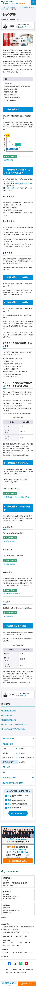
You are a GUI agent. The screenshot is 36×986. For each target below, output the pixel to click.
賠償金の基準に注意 (8, 757)
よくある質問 (5, 956)
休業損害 (22, 749)
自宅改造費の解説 (9, 541)
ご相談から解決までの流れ (10, 927)
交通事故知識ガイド (9, 738)
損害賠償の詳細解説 (8, 762)
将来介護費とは (8, 83)
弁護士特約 (6, 945)
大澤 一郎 (23, 27)
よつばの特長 (5, 924)
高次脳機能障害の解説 (9, 711)
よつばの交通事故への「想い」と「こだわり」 (16, 932)
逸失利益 (5, 753)
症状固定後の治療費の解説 (12, 593)
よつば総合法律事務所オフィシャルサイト (17, 972)
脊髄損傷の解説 (7, 715)
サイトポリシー (17, 969)
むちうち (27, 943)
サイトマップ (6, 969)
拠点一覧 (4, 917)
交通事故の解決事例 (7, 936)
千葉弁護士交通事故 (13, 4)
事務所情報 (4, 949)
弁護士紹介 (19, 936)
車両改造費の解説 (9, 564)
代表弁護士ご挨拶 (17, 952)
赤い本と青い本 (12, 188)
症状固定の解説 (8, 160)
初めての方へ (16, 945)
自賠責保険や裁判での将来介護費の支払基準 (17, 86)
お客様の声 (6, 929)
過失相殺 (22, 762)
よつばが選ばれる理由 (27, 927)
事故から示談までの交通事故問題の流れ (15, 724)
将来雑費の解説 (8, 616)
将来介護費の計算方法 (10, 95)
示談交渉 (11, 943)
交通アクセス (28, 952)
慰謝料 (4, 749)
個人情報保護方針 (28, 969)
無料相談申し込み (28, 984)
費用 (26, 936)
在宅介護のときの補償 (10, 92)
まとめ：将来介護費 (10, 100)
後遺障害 (22, 753)
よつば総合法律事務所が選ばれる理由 (14, 729)
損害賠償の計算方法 (25, 757)
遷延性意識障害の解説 (9, 720)
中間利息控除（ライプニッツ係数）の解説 (16, 497)
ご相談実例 (15, 929)
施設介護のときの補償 (10, 89)
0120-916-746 (10, 983)
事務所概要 (6, 952)
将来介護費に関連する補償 (12, 97)
